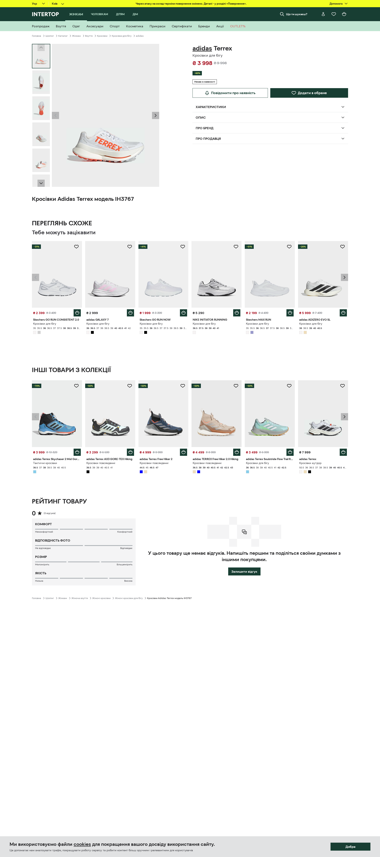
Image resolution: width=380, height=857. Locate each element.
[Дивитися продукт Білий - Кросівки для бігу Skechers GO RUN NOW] (163, 274)
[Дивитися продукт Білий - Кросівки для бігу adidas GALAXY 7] (110, 274)
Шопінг (49, 36)
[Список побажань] (334, 14)
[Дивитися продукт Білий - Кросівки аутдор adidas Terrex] (323, 413)
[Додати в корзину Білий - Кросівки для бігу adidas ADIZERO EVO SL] (343, 312)
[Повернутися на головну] (45, 14)
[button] (55, 115)
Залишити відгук (244, 571)
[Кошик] (344, 14)
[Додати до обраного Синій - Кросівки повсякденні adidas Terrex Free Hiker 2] (183, 386)
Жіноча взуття (79, 598)
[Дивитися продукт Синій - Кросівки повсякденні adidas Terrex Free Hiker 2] (163, 413)
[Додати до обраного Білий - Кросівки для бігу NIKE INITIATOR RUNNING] (236, 247)
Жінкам (76, 36)
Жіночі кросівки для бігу (129, 598)
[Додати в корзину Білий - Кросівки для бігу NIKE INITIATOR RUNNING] (236, 312)
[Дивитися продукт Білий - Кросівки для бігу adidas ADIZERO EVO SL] (323, 274)
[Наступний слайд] (41, 183)
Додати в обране (312, 93)
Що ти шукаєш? (296, 14)
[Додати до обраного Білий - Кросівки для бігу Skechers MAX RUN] (289, 247)
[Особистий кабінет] (323, 14)
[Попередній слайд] (55, 115)
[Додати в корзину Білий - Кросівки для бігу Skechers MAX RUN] (290, 312)
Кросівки (102, 36)
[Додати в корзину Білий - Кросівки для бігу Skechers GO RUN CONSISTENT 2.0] (77, 312)
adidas (140, 36)
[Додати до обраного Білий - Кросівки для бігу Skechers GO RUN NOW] (183, 247)
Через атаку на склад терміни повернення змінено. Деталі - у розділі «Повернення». (191, 3)
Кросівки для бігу (121, 36)
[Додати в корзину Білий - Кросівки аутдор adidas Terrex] (343, 452)
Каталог (63, 36)
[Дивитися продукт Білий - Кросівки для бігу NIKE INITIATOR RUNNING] (216, 274)
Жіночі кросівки (101, 598)
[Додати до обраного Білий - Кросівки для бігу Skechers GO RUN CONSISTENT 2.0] (76, 247)
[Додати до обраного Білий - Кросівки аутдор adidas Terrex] (342, 386)
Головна (36, 36)
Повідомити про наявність (233, 93)
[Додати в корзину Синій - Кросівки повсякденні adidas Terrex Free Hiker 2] (183, 452)
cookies (82, 844)
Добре (350, 846)
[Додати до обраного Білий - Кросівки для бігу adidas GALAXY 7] (130, 247)
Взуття (89, 36)
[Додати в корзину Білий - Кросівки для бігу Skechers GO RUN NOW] (183, 312)
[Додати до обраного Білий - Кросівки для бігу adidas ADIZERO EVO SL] (342, 247)
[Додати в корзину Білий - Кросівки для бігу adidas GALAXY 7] (130, 312)
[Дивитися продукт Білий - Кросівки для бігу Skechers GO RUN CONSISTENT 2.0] (57, 274)
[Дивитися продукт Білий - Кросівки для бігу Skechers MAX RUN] (270, 274)
